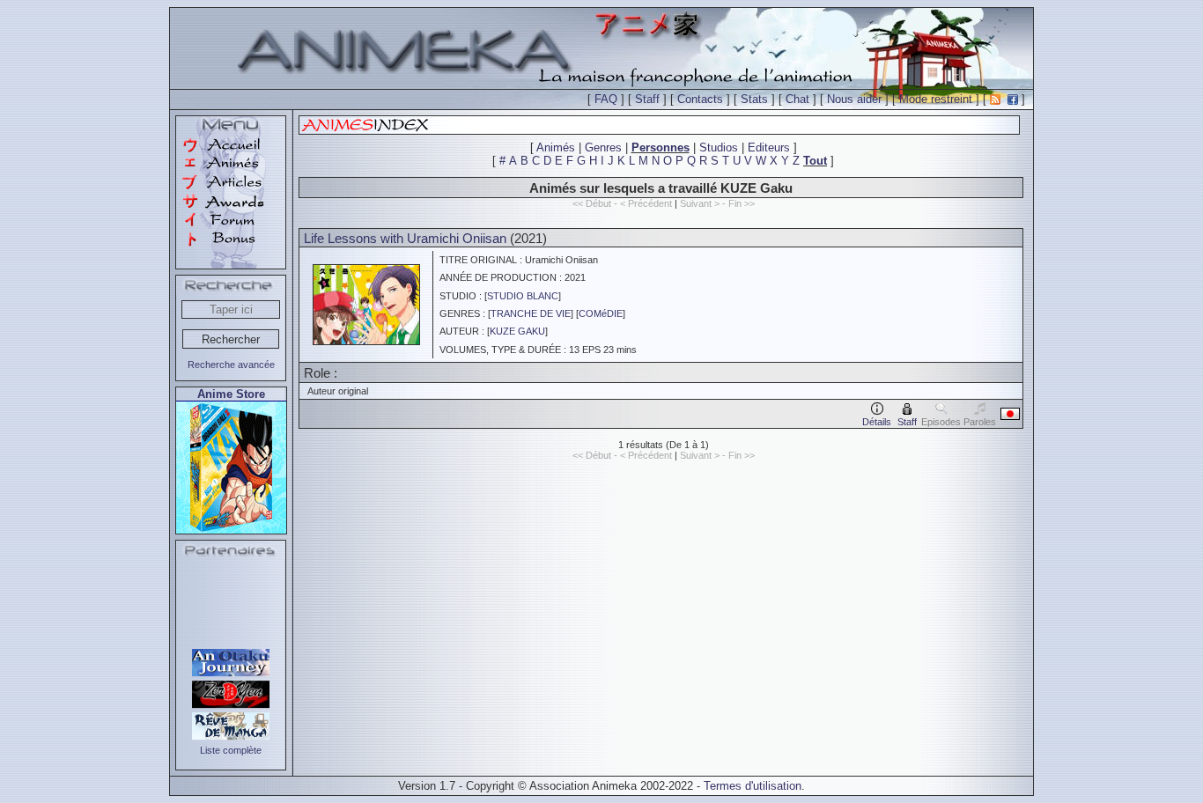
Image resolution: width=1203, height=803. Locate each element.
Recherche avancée (231, 364)
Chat (797, 99)
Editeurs (769, 147)
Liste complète (231, 750)
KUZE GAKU (517, 331)
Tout (815, 160)
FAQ (605, 99)
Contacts (700, 99)
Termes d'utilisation (752, 785)
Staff (647, 99)
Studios (718, 147)
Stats (754, 99)
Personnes (660, 147)
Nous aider (854, 99)
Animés (555, 147)
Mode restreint (935, 99)
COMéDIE (601, 313)
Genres (603, 147)
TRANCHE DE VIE (531, 313)
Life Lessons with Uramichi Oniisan (405, 238)
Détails (876, 421)
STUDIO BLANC (522, 296)
